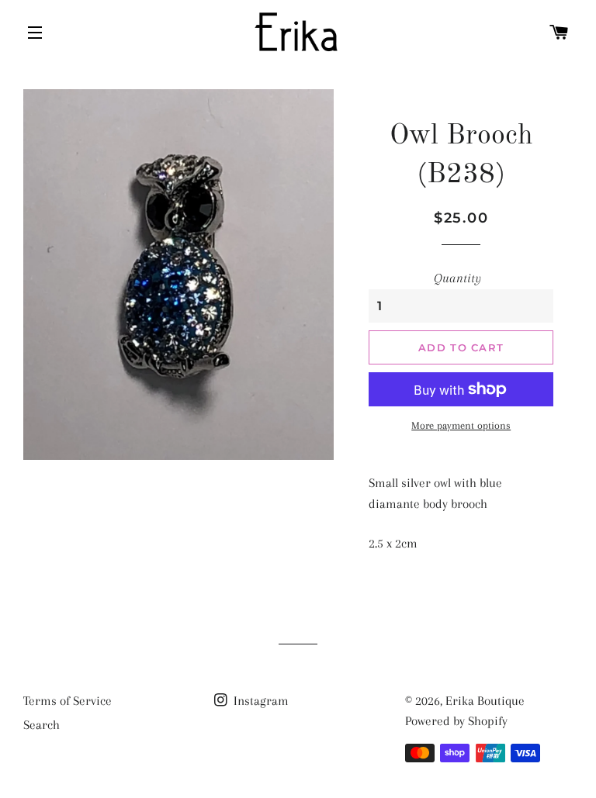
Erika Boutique (485, 700)
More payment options (461, 425)
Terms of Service (67, 700)
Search (41, 724)
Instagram (259, 700)
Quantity (457, 278)
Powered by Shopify (456, 720)
